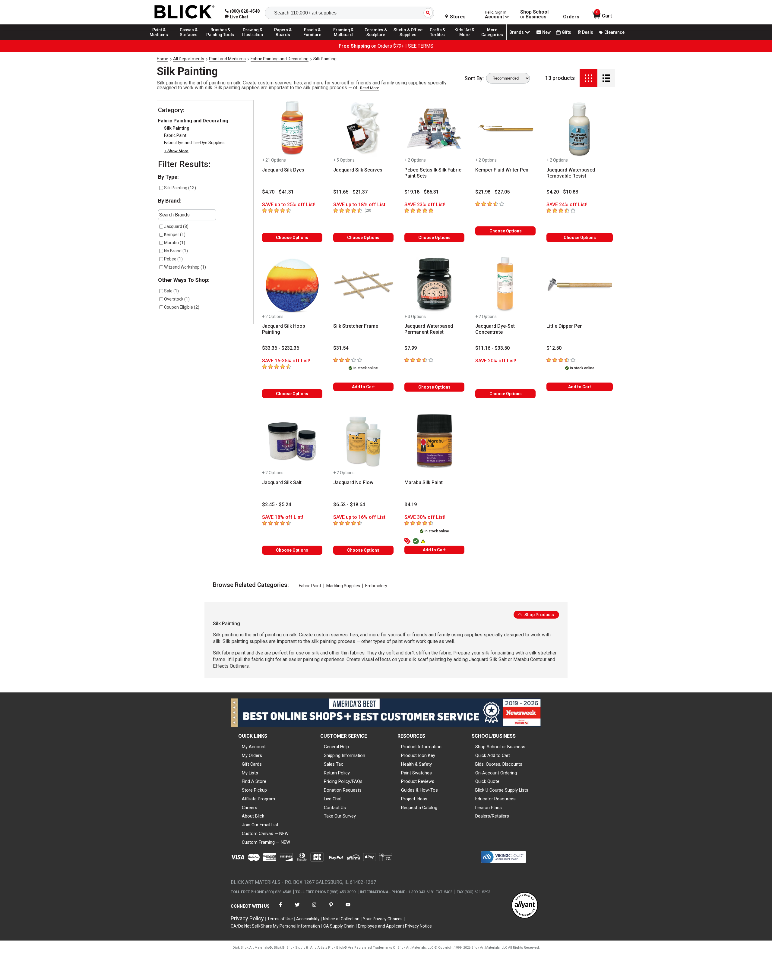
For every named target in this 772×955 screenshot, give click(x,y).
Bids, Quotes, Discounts (498, 764)
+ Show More (176, 151)
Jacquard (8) (176, 226)
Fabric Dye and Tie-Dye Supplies (194, 142)
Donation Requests (343, 790)
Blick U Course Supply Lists (501, 790)
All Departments (188, 58)
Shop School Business (534, 14)
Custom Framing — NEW (266, 842)
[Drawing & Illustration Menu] (252, 40)
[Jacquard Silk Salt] (292, 441)
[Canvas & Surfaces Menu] (189, 40)
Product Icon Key (418, 755)
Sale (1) (171, 290)
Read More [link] (369, 88)
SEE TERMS (420, 46)
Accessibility (308, 918)
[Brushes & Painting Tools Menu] (220, 40)
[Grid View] (588, 78)
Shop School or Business (500, 746)
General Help (336, 746)
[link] (236, 16)
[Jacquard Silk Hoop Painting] (292, 285)
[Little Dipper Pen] (579, 285)
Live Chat (333, 799)
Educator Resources (495, 799)
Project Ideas (414, 799)
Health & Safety (416, 764)
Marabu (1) (174, 242)
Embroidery (376, 586)
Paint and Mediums (227, 58)
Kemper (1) (174, 234)
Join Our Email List (260, 824)
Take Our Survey (340, 816)
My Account (254, 746)
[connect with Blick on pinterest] (331, 908)
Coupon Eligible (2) (181, 307)
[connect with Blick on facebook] (280, 908)
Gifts (566, 32)
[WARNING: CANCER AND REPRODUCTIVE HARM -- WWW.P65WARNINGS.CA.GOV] (424, 541)
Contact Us (335, 807)
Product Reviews (417, 781)
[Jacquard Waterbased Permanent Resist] (434, 285)
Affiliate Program (258, 799)
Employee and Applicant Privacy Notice (395, 926)
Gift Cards (252, 764)
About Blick (253, 816)
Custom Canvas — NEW (265, 833)
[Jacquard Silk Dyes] (292, 128)
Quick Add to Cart (492, 755)
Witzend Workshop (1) (185, 267)
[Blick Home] (184, 12)
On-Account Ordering (496, 773)
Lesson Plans (488, 807)
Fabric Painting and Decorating (279, 58)
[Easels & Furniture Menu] (313, 40)
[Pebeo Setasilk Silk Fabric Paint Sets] (434, 128)
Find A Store (254, 781)
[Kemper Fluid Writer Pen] (505, 128)
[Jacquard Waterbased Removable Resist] (579, 128)
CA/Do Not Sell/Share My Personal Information (275, 926)
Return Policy (337, 773)
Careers (249, 807)
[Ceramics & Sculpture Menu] (375, 40)
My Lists (250, 773)
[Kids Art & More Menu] (467, 40)
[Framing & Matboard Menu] (343, 40)
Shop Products (539, 614)
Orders (571, 16)
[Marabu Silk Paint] (434, 441)
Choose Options (292, 237)
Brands (516, 32)
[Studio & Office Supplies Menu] (408, 40)
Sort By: (474, 78)
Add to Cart (363, 386)
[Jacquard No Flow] (363, 441)
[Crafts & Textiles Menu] (440, 40)
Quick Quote (487, 781)
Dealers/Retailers (492, 816)
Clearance (614, 32)
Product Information (421, 746)
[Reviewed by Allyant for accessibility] (524, 906)
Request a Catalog (419, 807)
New (546, 32)
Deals (587, 32)
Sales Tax (333, 764)
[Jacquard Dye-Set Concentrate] (505, 285)
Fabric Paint (175, 135)
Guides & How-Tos (419, 790)
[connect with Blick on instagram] (314, 908)
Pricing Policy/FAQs (343, 781)
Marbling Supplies (343, 586)
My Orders (252, 755)
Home (162, 58)
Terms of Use (280, 918)
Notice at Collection (341, 918)
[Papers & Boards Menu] (285, 40)
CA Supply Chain (339, 926)
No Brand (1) (176, 250)
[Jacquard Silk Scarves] (363, 128)
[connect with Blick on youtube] (348, 908)
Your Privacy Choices (383, 918)
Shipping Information (344, 755)
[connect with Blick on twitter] (297, 908)
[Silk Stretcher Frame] (363, 285)
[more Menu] (492, 40)
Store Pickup (254, 790)
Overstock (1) (177, 299)
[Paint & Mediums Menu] (161, 40)
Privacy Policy (247, 918)
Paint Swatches (416, 773)
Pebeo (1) (173, 259)
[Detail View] (606, 78)
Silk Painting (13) (180, 187)
